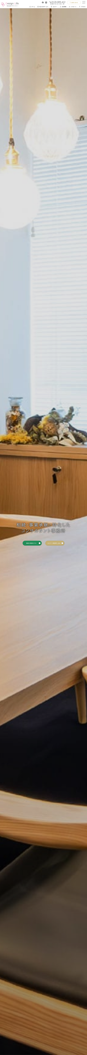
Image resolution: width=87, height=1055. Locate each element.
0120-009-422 (58, 2)
